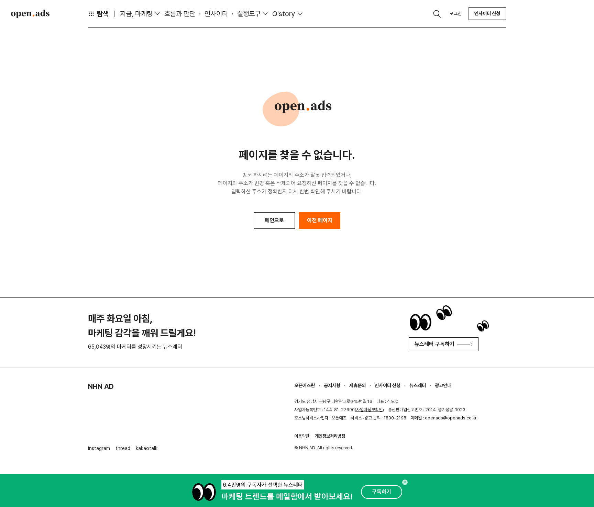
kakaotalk (146, 448)
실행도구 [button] (249, 14)
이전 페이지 (319, 220)
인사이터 (216, 14)
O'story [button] (283, 14)
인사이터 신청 (487, 13)
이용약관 (301, 436)
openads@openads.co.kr (451, 417)
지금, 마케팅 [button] (136, 14)
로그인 (455, 13)
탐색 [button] (103, 14)
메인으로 (274, 220)
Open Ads (30, 13)
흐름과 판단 (179, 14)
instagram (99, 448)
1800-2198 (395, 417)
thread (123, 448)
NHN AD (101, 386)
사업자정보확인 (369, 409)
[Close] (405, 482)
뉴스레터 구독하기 (434, 344)
